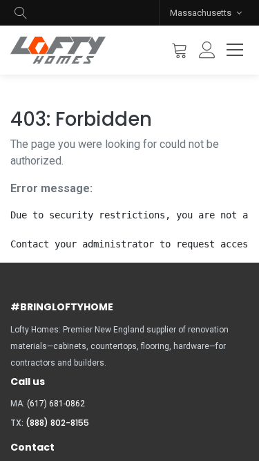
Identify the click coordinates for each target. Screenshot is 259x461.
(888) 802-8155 (57, 423)
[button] (20, 13)
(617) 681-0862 (56, 403)
